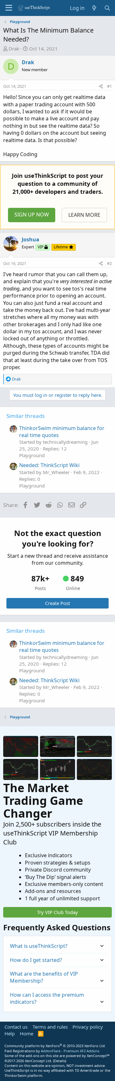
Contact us (15, 1027)
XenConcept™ (98, 1055)
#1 (109, 86)
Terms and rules (50, 1027)
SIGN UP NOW (31, 214)
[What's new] (94, 8)
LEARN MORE (84, 214)
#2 (109, 263)
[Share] (101, 86)
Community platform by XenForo (55, 1045)
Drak (14, 48)
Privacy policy (88, 1027)
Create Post (57, 603)
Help (9, 1033)
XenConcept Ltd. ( (39, 1060)
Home (26, 1033)
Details (59, 1060)
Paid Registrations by (51, 1050)
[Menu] (8, 8)
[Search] (107, 8)
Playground (32, 455)
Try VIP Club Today (57, 912)
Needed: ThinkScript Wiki (49, 465)
